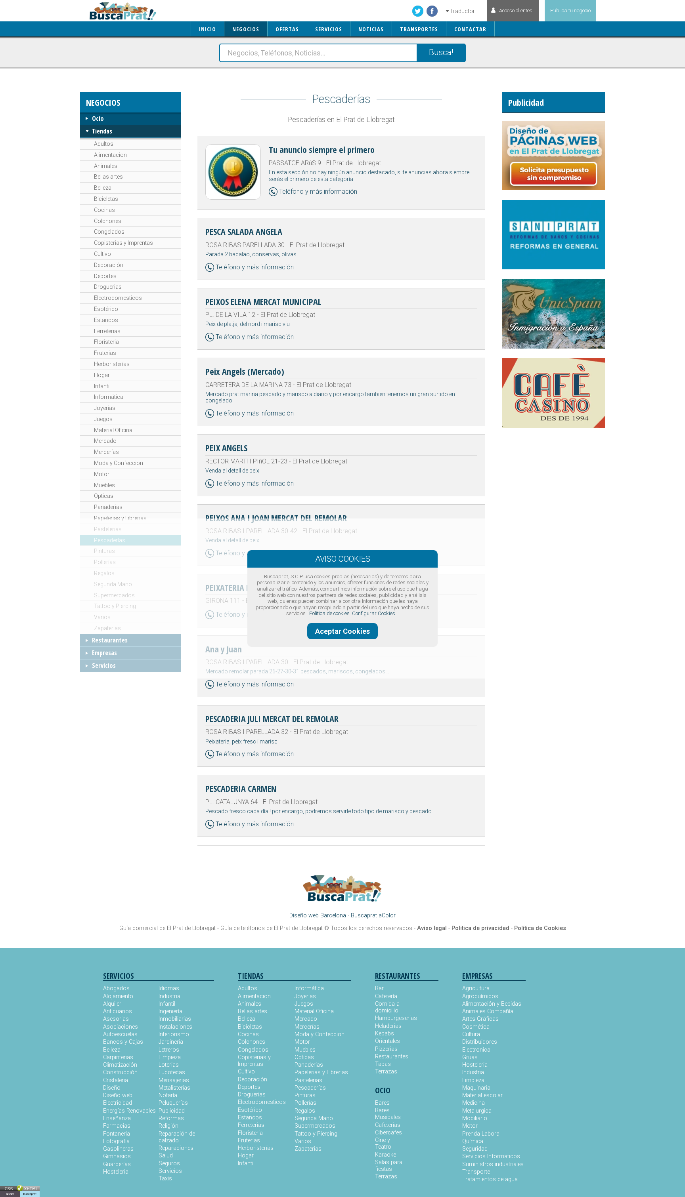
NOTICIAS (371, 29)
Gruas (470, 1057)
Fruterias (105, 353)
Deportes (105, 276)
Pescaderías (109, 540)
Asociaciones (120, 1027)
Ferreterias (107, 331)
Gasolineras (118, 1149)
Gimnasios (117, 1156)
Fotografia (116, 1141)
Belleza (102, 188)
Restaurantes (110, 640)
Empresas (104, 652)
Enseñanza (117, 1118)
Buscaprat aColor (373, 915)
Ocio (98, 118)
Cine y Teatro (383, 1143)
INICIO (207, 29)
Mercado (105, 441)
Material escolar (482, 1095)
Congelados (109, 232)
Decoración (108, 265)
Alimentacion (110, 155)
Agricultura (476, 988)
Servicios (104, 665)
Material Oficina (113, 430)
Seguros (169, 1163)
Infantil (102, 386)
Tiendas (102, 131)
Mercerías (106, 452)
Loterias (169, 1065)
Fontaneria (116, 1133)
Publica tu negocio (570, 10)
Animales (105, 166)
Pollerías (105, 562)
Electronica (476, 1049)
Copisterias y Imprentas (123, 243)
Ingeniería (170, 1011)
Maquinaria (476, 1088)
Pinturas (104, 551)
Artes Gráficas (480, 1019)
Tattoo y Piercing (115, 606)
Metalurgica (477, 1110)
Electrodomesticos (118, 298)
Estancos (106, 320)
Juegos (103, 419)
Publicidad (172, 1110)
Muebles (104, 485)
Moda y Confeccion (118, 463)
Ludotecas (172, 1072)
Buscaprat (29, 1194)
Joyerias (104, 408)
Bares (382, 1103)
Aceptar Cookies (342, 631)
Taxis (165, 1178)
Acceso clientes (515, 10)
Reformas (171, 1118)
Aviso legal (432, 928)
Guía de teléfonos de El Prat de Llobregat (271, 928)
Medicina (473, 1103)
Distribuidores (479, 1042)
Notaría (168, 1095)
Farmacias (116, 1126)
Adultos (103, 144)
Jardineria (171, 1042)
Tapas (383, 1064)
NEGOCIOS (245, 29)
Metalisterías (174, 1088)
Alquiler (112, 1004)
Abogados (116, 988)
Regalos (104, 573)
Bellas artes (108, 176)
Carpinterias (118, 1057)
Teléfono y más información (318, 191)
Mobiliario (474, 1118)
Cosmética (476, 1027)
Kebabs (384, 1033)
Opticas (103, 496)
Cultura (471, 1034)
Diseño (112, 1088)
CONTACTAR (470, 29)
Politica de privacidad (480, 928)
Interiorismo (174, 1034)
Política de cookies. (330, 613)
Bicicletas (106, 199)
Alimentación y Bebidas (491, 1004)
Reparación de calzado (177, 1137)
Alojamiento (118, 996)
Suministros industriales (493, 1164)
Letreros (169, 1049)
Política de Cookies (540, 928)
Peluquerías (173, 1103)
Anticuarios (117, 1011)
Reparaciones (176, 1148)
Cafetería (386, 996)
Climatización (120, 1065)
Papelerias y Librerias (120, 518)
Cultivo (102, 254)
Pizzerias (386, 1049)
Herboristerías (112, 364)
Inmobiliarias (175, 1019)
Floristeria (106, 342)
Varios (102, 617)
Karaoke (385, 1154)
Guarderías (117, 1164)
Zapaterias (107, 628)
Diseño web (117, 1095)
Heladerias (388, 1026)
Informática (108, 397)
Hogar (102, 375)
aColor (10, 1194)
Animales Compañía (487, 1011)
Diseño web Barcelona (317, 915)
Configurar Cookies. (374, 613)
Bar (379, 988)
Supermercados (114, 595)
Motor (101, 474)
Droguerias (108, 287)
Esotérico (106, 309)
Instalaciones (175, 1027)
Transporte (476, 1171)
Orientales (387, 1041)
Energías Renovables (129, 1110)
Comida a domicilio (387, 1007)
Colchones (107, 221)
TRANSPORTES (419, 29)
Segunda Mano (113, 584)
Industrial (170, 996)
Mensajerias (174, 1080)
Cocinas (104, 210)
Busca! (441, 52)
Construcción (120, 1072)
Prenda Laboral (481, 1133)
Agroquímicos (480, 996)
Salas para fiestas (388, 1165)
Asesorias (116, 1019)
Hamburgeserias (391, 1018)
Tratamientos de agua (490, 1179)
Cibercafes (388, 1132)
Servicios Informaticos (491, 1156)
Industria (473, 1072)
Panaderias (108, 507)
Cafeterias (387, 1125)
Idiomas (169, 988)
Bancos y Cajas (123, 1042)
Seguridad (475, 1149)
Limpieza (170, 1057)
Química (472, 1141)
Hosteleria (115, 1171)
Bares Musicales (388, 1114)
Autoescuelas (120, 1034)
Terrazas (386, 1071)
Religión (168, 1126)
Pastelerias (108, 529)
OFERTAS (287, 29)
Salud (166, 1155)
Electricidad (117, 1103)
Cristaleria (115, 1080)
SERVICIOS (328, 29)
